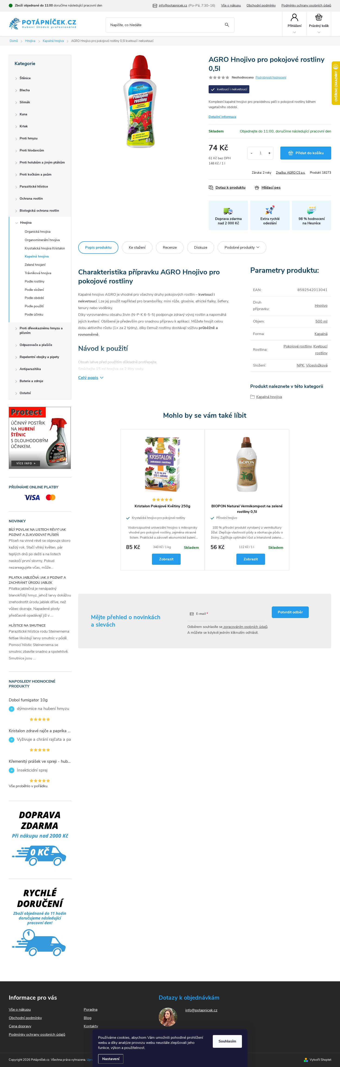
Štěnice (25, 78)
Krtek (24, 126)
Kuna (23, 114)
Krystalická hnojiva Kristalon (45, 248)
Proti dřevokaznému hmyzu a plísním (41, 330)
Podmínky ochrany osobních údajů (306, 5)
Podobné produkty (240, 247)
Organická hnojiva (37, 231)
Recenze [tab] (170, 247)
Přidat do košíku (310, 153)
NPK (300, 365)
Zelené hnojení (35, 265)
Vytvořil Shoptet (320, 1060)
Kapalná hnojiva (37, 256)
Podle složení (34, 290)
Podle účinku (34, 314)
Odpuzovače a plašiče (36, 345)
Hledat (227, 24)
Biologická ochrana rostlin (39, 210)
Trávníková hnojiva (38, 273)
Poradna (90, 1009)
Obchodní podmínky (261, 5)
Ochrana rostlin (31, 198)
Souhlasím (227, 1041)
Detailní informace (222, 117)
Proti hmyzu (28, 138)
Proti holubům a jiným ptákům (42, 162)
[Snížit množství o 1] (251, 153)
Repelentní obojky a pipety (39, 357)
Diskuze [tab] (200, 247)
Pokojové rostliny (298, 346)
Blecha (25, 90)
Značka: (290, 173)
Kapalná (321, 333)
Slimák (25, 102)
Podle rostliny (34, 281)
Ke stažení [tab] (137, 247)
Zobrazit (166, 559)
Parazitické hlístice (34, 186)
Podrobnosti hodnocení (271, 77)
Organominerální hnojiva (42, 240)
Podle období (34, 298)
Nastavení (110, 1058)
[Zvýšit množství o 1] (269, 153)
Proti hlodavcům (32, 150)
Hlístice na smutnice (27, 625)
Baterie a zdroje (31, 381)
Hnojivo (321, 305)
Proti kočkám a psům (35, 174)
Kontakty (91, 1026)
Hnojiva (26, 222)
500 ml (321, 321)
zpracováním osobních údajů (245, 627)
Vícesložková (317, 365)
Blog (87, 1018)
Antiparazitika (30, 369)
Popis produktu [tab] (98, 247)
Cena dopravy (20, 1026)
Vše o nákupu (231, 5)
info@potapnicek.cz (201, 1010)
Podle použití (34, 306)
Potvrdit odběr (290, 612)
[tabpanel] (162, 500)
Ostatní (25, 393)
